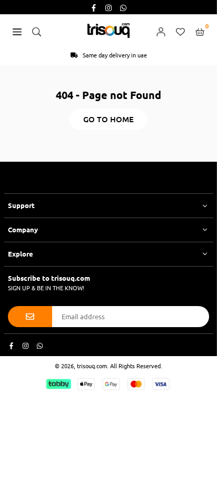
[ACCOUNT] (161, 30)
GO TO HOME (108, 119)
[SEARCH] (36, 30)
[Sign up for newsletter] (30, 316)
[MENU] (17, 30)
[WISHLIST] (180, 30)
